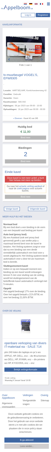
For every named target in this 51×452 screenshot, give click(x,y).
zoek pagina (23, 188)
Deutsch (30, 4)
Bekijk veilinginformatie (25, 369)
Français (41, 4)
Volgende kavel (37, 209)
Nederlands (25, 4)
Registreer (43, 15)
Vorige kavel (12, 209)
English (36, 4)
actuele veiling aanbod (30, 186)
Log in (28, 15)
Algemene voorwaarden (8, 405)
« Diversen (17, 118)
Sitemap (45, 400)
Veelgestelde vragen (29, 402)
